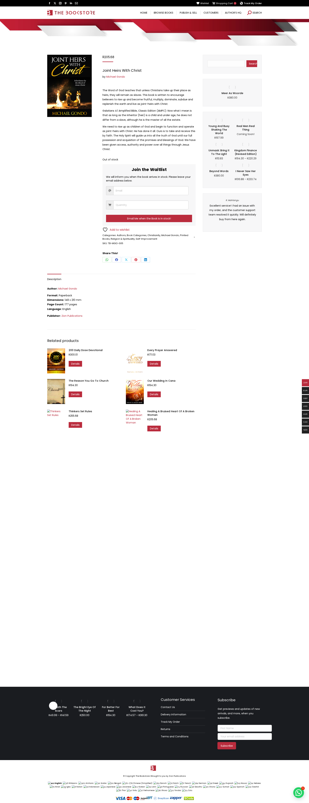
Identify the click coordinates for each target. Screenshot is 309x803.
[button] (298, 792)
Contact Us (168, 707)
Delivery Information (173, 714)
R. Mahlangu (232, 200)
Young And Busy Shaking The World (219, 129)
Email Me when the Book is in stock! (149, 218)
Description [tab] (54, 279)
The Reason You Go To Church (89, 381)
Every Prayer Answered (162, 350)
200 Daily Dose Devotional (86, 350)
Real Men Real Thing (246, 127)
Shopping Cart (226, 3)
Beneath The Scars (58, 709)
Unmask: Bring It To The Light (219, 152)
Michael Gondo (115, 77)
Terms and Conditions (174, 736)
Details (75, 364)
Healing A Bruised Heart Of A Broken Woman (170, 413)
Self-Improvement (146, 239)
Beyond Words (219, 171)
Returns (165, 729)
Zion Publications (72, 316)
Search (253, 63)
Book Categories (136, 235)
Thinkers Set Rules (80, 411)
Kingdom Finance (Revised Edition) (245, 152)
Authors (121, 235)
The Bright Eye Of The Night (84, 709)
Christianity (154, 235)
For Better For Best (111, 709)
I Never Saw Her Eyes (246, 173)
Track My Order (170, 722)
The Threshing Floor (232, 93)
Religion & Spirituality (123, 239)
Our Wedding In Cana (161, 381)
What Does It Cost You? (137, 709)
